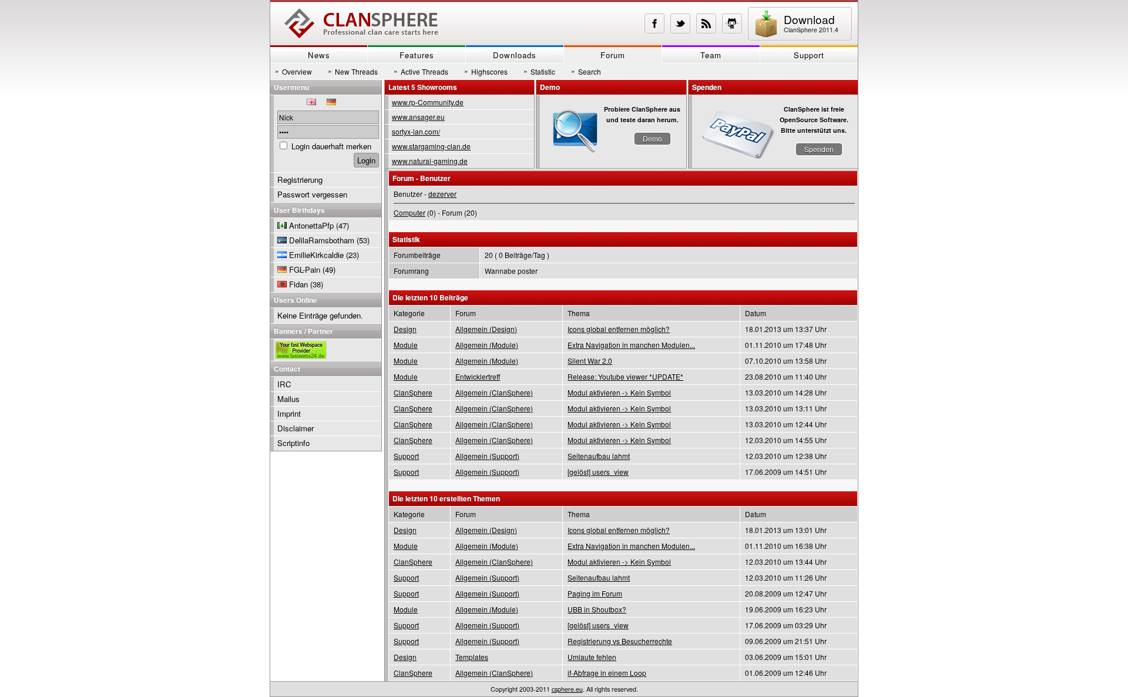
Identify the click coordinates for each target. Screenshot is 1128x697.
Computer (409, 212)
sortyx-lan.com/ (416, 131)
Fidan (298, 284)
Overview (293, 71)
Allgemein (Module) (486, 345)
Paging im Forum (595, 593)
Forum (612, 55)
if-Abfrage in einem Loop (607, 673)
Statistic (539, 71)
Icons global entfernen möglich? (619, 329)
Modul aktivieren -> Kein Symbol (619, 392)
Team (710, 55)
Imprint (289, 413)
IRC (284, 384)
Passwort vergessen (312, 194)
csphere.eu (567, 689)
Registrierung (300, 179)
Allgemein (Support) (487, 456)
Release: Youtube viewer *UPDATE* (625, 376)
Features (417, 55)
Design (405, 329)
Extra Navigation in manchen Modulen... (631, 345)
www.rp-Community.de (428, 102)
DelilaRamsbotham (321, 240)
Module (406, 345)
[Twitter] (680, 23)
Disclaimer (295, 428)
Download (811, 22)
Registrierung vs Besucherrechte (620, 641)
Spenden (819, 149)
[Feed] (706, 23)
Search (586, 71)
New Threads (353, 71)
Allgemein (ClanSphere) (494, 392)
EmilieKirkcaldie (316, 254)
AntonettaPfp (311, 225)
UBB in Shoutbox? (597, 609)
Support (809, 55)
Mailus (288, 398)
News (319, 55)
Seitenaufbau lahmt (599, 456)
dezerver (442, 194)
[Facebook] (654, 23)
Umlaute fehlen (592, 657)
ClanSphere (413, 392)
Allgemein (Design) (486, 329)
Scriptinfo (293, 442)
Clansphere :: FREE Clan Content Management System (361, 23)
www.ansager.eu (418, 117)
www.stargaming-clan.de (431, 146)
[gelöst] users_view (598, 472)
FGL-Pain (304, 269)
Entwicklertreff (477, 376)
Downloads (514, 55)
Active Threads (421, 71)
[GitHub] (732, 23)
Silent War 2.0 (590, 361)
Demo (652, 138)
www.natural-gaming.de (430, 161)
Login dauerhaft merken (331, 146)
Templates (471, 657)
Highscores (486, 71)
